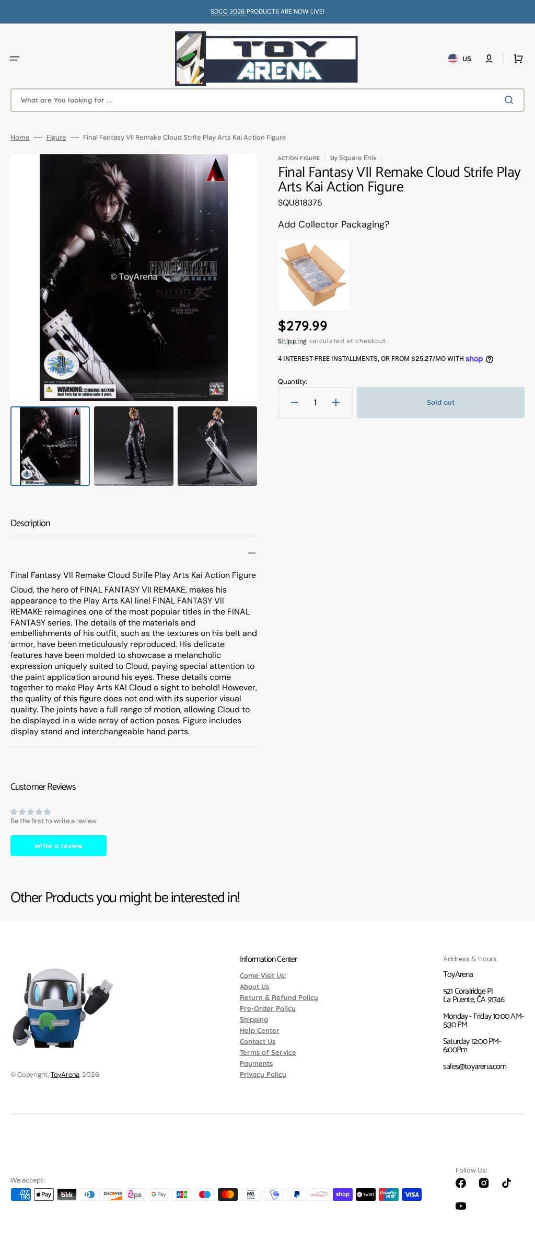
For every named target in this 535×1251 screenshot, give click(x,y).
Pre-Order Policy (268, 1008)
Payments (256, 1063)
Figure (56, 137)
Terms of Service (268, 1052)
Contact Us (257, 1041)
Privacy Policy (263, 1074)
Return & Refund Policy (279, 997)
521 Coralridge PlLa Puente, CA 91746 (473, 995)
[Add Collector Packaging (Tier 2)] (314, 275)
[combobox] (267, 100)
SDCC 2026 (229, 11)
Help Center (260, 1030)
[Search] (511, 99)
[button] (14, 58)
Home (20, 137)
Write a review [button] (58, 845)
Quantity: (292, 381)
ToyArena (65, 1074)
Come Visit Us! (263, 976)
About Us (254, 986)
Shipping (292, 341)
